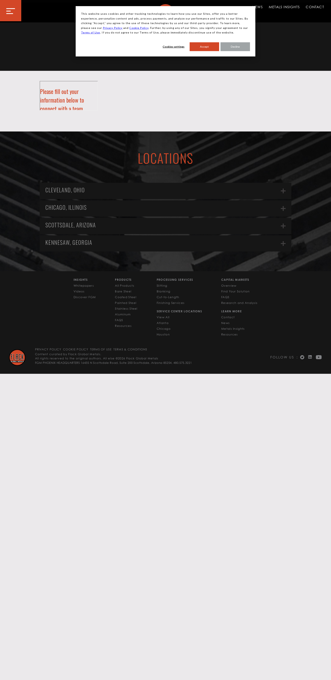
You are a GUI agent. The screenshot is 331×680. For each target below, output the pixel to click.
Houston (163, 334)
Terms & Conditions (130, 349)
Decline (235, 46)
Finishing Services (170, 302)
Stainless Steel (126, 308)
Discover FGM (85, 297)
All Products (124, 285)
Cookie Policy (138, 27)
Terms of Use (90, 32)
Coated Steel (125, 297)
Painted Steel (125, 302)
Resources (123, 325)
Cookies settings (173, 46)
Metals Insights (284, 7)
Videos (79, 291)
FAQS (119, 320)
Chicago (164, 328)
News (257, 7)
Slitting (162, 285)
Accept (204, 46)
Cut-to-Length (168, 297)
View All (163, 317)
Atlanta (163, 323)
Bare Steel (123, 291)
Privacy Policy (113, 27)
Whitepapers (84, 285)
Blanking (163, 291)
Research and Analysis (239, 302)
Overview (228, 285)
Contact (315, 7)
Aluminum (123, 314)
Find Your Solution (235, 291)
